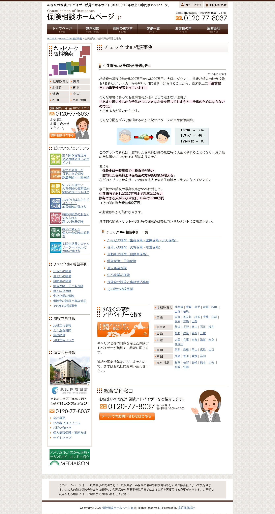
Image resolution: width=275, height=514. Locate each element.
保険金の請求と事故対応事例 (128, 282)
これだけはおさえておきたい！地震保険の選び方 (75, 203)
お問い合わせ (62, 427)
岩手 (197, 307)
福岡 (177, 362)
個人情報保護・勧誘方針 (69, 432)
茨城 (214, 316)
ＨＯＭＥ (52, 38)
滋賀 (203, 339)
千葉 (206, 316)
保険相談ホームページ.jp (117, 507)
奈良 (211, 339)
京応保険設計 (186, 507)
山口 (211, 349)
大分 (211, 362)
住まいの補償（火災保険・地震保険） (134, 247)
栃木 (177, 321)
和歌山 (179, 344)
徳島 (177, 356)
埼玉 (197, 316)
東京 (177, 316)
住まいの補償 (62, 276)
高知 (203, 356)
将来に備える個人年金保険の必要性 (75, 232)
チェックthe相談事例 (70, 38)
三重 (203, 333)
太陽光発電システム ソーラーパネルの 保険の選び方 (75, 247)
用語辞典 (59, 335)
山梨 (194, 321)
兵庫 (186, 339)
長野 (186, 326)
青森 (189, 307)
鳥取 (177, 349)
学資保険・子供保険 (121, 261)
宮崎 (177, 366)
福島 (186, 311)
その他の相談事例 (120, 289)
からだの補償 (62, 271)
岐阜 (186, 333)
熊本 (203, 362)
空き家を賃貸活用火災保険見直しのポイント (75, 159)
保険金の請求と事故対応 (69, 301)
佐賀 (186, 362)
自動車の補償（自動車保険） (128, 254)
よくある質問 (62, 330)
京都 (194, 339)
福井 (211, 326)
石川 (203, 326)
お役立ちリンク (63, 340)
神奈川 (187, 316)
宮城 (206, 307)
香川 (186, 356)
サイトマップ (62, 437)
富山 (194, 326)
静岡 (194, 333)
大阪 (177, 339)
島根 (186, 349)
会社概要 (59, 418)
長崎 (194, 362)
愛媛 (194, 356)
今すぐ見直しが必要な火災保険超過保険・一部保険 (75, 173)
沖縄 (186, 366)
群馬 (186, 321)
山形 (177, 311)
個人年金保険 (117, 268)
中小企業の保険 (118, 275)
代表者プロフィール (66, 423)
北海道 (179, 307)
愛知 (177, 333)
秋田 (214, 307)
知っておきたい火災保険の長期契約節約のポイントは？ (75, 188)
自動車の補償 (62, 281)
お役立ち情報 (62, 325)
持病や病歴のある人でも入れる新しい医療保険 (75, 218)
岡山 (194, 349)
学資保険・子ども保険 (68, 286)
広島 (203, 349)
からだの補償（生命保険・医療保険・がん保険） (142, 240)
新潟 (177, 326)
